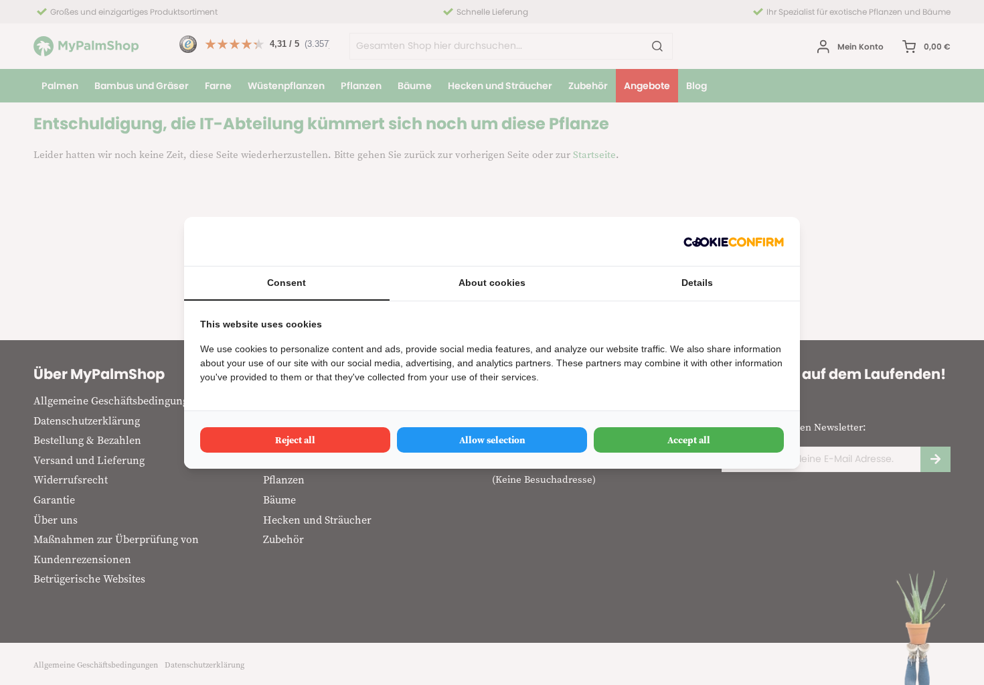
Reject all (295, 440)
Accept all (688, 440)
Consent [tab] (286, 282)
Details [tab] (697, 282)
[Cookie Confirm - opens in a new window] (733, 241)
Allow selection (492, 440)
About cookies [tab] (492, 282)
